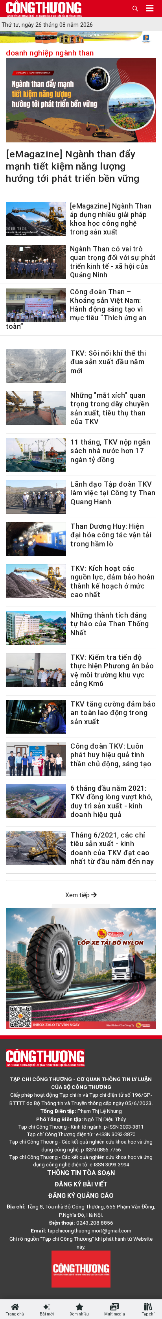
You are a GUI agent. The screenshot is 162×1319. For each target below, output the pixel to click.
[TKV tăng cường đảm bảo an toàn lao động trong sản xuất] (36, 717)
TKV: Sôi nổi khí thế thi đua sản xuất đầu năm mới (108, 362)
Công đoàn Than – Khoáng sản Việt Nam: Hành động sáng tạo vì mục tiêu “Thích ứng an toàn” (76, 309)
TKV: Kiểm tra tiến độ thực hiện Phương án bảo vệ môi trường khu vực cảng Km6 (112, 670)
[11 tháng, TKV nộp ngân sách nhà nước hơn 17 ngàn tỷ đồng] (36, 455)
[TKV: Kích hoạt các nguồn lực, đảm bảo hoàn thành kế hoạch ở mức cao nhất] (36, 581)
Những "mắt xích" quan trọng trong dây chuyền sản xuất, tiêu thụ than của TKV (109, 408)
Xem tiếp (78, 895)
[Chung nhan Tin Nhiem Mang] (81, 1269)
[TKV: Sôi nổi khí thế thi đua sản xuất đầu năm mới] (36, 366)
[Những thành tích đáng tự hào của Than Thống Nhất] (36, 628)
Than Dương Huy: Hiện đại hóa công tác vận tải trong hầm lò (110, 535)
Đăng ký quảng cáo (81, 1195)
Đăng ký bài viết (81, 1184)
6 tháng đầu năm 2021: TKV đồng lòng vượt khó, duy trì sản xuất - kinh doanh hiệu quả (111, 801)
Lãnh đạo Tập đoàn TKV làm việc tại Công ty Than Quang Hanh (113, 493)
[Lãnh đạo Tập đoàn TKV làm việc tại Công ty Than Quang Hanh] (36, 497)
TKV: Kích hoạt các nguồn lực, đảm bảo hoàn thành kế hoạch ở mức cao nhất (112, 581)
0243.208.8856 (94, 1222)
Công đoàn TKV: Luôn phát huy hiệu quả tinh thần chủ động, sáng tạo (111, 755)
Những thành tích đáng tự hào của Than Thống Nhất (109, 624)
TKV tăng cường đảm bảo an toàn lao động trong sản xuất (113, 713)
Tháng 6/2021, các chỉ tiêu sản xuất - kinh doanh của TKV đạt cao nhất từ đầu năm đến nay (112, 848)
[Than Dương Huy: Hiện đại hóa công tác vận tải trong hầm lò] (36, 539)
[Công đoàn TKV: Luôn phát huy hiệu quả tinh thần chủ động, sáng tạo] (36, 759)
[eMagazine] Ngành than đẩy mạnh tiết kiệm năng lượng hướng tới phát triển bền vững (73, 166)
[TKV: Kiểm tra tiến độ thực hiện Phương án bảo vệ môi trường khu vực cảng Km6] (36, 670)
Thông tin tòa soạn (81, 1173)
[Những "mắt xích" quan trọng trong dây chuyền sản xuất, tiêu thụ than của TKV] (36, 408)
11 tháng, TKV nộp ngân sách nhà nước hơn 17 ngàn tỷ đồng (110, 451)
